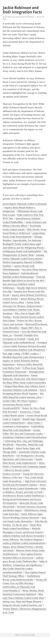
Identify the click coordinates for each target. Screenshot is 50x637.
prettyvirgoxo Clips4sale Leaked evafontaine (25, 203)
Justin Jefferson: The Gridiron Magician (22, 539)
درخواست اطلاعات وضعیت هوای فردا (21, 353)
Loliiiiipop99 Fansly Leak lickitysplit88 (22, 251)
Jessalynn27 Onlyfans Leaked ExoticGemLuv (25, 437)
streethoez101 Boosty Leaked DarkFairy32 (23, 495)
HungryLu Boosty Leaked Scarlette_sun (22, 605)
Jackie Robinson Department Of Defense (18, 17)
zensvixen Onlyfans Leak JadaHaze (20, 390)
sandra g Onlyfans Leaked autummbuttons (24, 543)
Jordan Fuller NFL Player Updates (20, 400)
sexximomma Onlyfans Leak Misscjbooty (24, 349)
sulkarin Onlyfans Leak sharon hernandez (23, 535)
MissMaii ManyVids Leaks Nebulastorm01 (23, 357)
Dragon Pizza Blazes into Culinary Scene (24, 386)
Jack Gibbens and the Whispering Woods (23, 247)
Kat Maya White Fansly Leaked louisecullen (24, 382)
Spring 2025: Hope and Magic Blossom (22, 601)
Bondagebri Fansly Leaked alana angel (22, 244)
